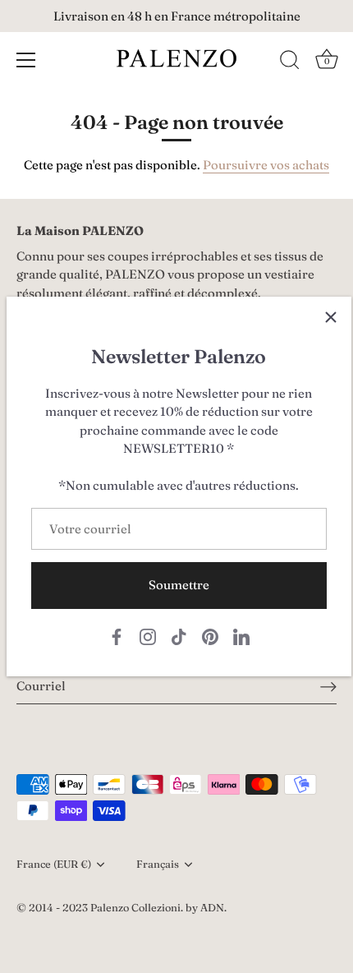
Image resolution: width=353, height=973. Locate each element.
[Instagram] (148, 635)
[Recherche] (290, 62)
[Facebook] (116, 635)
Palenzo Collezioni (135, 908)
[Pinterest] (210, 635)
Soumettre (179, 585)
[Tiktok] (179, 635)
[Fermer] (331, 317)
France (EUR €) (53, 864)
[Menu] (26, 60)
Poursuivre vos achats (266, 165)
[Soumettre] (328, 686)
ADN (212, 908)
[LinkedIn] (241, 635)
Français (157, 864)
